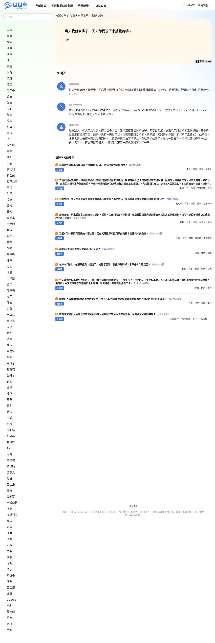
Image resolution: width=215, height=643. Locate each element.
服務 (210, 188)
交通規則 (201, 188)
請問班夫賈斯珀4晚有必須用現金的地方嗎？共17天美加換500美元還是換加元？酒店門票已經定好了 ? (120, 298)
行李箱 (11, 436)
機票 (9, 557)
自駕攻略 (100, 6)
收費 (9, 72)
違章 (9, 593)
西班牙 (11, 363)
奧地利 (11, 169)
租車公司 (12, 181)
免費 (9, 308)
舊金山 (11, 254)
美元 (210, 303)
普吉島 (11, 484)
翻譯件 (11, 442)
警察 (9, 617)
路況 (9, 333)
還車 (9, 54)
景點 (9, 405)
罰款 (9, 520)
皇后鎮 (11, 587)
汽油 (193, 188)
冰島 (9, 272)
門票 (9, 551)
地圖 (9, 157)
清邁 (9, 539)
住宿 (9, 533)
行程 (9, 266)
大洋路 (11, 278)
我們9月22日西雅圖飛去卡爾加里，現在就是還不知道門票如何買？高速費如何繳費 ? (110, 233)
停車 (9, 48)
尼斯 (9, 563)
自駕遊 (11, 351)
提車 (9, 199)
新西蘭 (11, 175)
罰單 (9, 399)
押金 (9, 260)
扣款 (193, 203)
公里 (9, 527)
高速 (9, 66)
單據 (182, 222)
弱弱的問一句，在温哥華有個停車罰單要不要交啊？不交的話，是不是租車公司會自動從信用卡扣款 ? (119, 199)
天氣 (9, 163)
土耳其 (11, 314)
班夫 (9, 490)
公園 (9, 236)
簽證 (9, 205)
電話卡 (11, 321)
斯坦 (9, 623)
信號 (9, 569)
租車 (9, 36)
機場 (9, 42)
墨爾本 (11, 217)
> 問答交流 (96, 15)
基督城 (11, 369)
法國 (9, 339)
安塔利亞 (12, 514)
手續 (9, 630)
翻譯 (9, 230)
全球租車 (41, 5)
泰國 (9, 242)
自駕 (9, 30)
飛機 (9, 248)
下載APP (190, 5)
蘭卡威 (11, 611)
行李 (9, 127)
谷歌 (9, 545)
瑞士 (9, 139)
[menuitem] (188, 4)
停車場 (11, 290)
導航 (9, 96)
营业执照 (123, 512)
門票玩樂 (83, 5)
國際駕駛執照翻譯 (62, 5)
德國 (9, 121)
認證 (9, 424)
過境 (9, 387)
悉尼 (9, 478)
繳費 (191, 238)
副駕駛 (204, 318)
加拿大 (11, 472)
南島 (9, 454)
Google (11, 599)
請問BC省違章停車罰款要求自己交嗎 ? (86, 248)
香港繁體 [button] (203, 5)
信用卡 (11, 90)
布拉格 (11, 575)
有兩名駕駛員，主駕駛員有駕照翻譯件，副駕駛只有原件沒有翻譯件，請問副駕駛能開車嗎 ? (114, 314)
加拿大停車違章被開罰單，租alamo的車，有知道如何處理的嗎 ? (100, 164)
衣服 (9, 381)
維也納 (11, 466)
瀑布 (210, 287)
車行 (9, 133)
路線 (9, 411)
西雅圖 (198, 238)
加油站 (11, 430)
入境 (9, 193)
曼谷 (9, 211)
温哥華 (11, 375)
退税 (210, 222)
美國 (9, 151)
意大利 (11, 224)
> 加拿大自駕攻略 (78, 15)
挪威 (9, 417)
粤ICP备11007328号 (139, 512)
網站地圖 (134, 505)
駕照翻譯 (186, 318)
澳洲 (9, 508)
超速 (197, 269)
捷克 (9, 393)
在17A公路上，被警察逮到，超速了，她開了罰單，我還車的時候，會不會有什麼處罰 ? (111, 264)
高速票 (11, 496)
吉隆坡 (11, 460)
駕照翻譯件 (175, 318)
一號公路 (12, 502)
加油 (9, 108)
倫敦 (9, 581)
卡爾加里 (208, 238)
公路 (9, 78)
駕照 (9, 114)
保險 (9, 302)
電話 (9, 187)
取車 (9, 102)
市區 (9, 296)
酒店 (9, 84)
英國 (9, 357)
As (8, 448)
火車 (9, 327)
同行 (9, 345)
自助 (9, 605)
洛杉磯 (11, 145)
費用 (9, 284)
